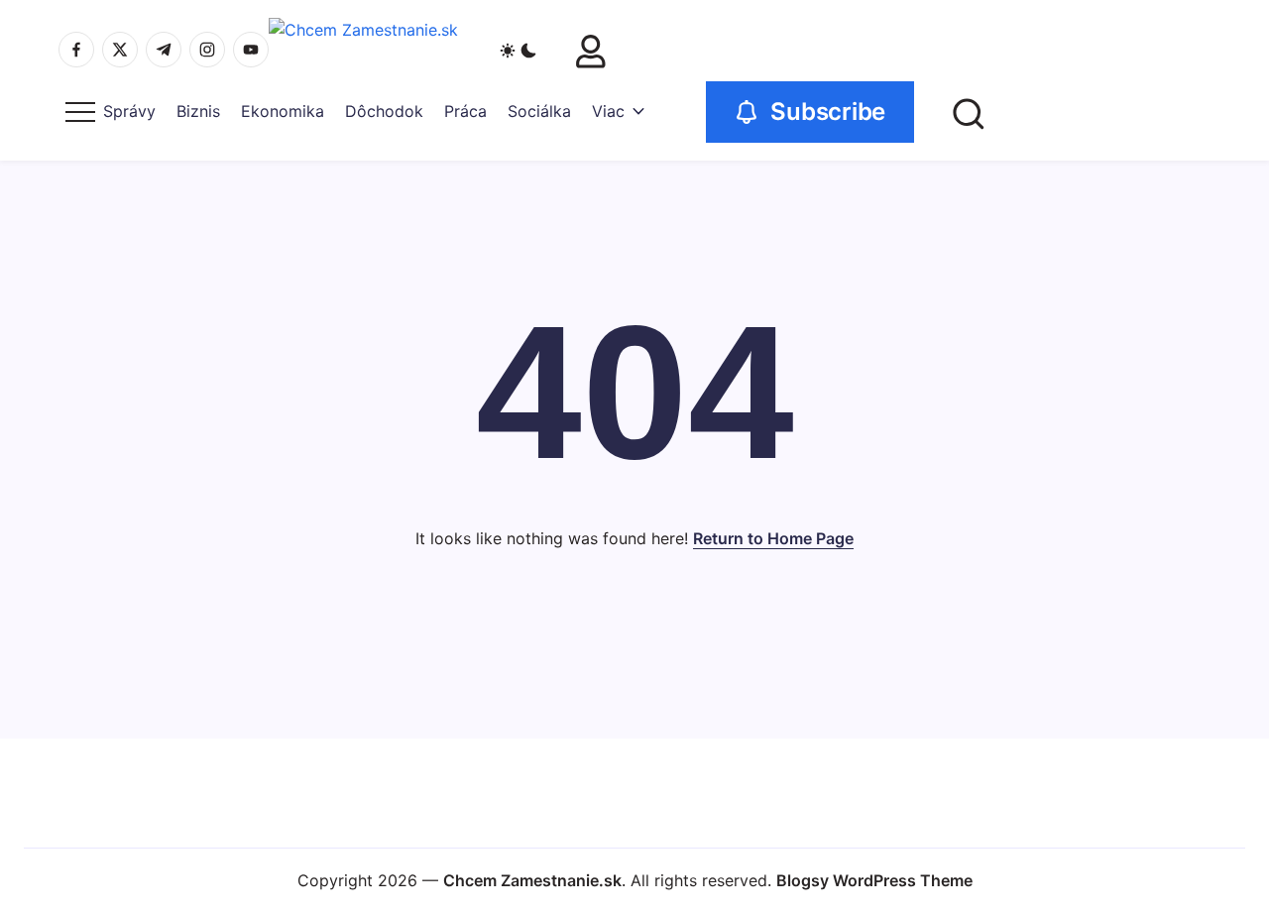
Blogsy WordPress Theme (874, 880)
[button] (518, 49)
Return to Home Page (773, 538)
